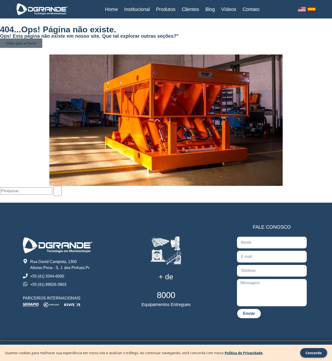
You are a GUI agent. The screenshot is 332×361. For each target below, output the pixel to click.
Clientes (190, 9)
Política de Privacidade (243, 353)
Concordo (314, 353)
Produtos (165, 9)
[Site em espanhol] (311, 9)
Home (111, 9)
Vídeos (228, 9)
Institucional (137, 9)
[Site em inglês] (302, 9)
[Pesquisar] (57, 191)
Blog (210, 9)
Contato (251, 9)
